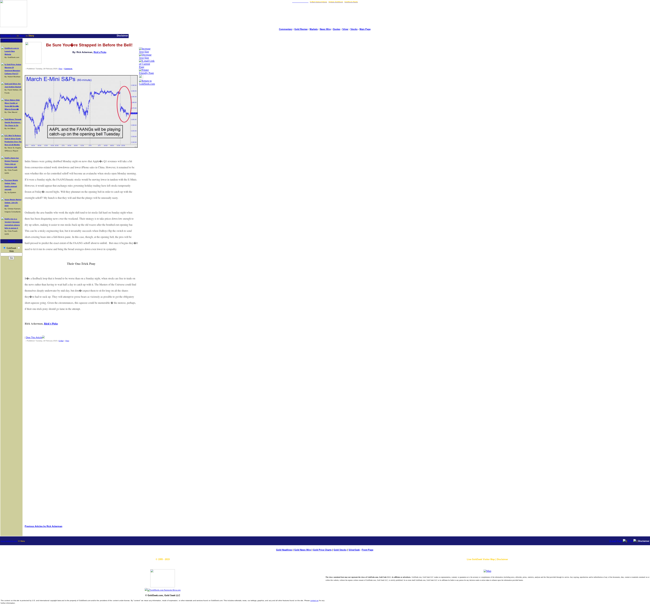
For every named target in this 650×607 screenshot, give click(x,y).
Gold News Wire (302, 550)
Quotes (336, 29)
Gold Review (301, 29)
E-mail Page (616, 541)
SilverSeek (354, 550)
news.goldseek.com (9, 541)
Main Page (365, 29)
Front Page (367, 550)
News (22, 35)
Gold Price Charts (322, 550)
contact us (314, 600)
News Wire (325, 29)
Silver (345, 29)
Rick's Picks (100, 52)
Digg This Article (34, 337)
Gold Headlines (284, 550)
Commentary (285, 29)
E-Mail (61, 341)
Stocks (354, 29)
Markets (314, 29)
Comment (68, 69)
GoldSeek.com (8, 35)
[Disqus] (81, 389)
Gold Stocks (340, 550)
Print (60, 69)
